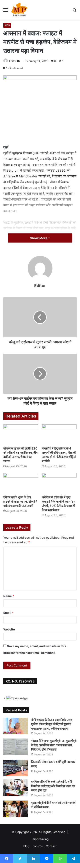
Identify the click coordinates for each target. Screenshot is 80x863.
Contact (51, 846)
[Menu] (5, 11)
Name (8, 596)
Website (9, 629)
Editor (12, 61)
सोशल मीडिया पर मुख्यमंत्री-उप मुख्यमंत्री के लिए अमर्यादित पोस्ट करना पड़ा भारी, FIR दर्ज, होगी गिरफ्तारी (53, 745)
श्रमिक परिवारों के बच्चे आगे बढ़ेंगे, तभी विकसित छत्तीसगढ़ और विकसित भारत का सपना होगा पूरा (53, 786)
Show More (39, 238)
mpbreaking (40, 839)
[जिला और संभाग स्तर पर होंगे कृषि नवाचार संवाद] (15, 768)
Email (8, 612)
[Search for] (74, 11)
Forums (37, 846)
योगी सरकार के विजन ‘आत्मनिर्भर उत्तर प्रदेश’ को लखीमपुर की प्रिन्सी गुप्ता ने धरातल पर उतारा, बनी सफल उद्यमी (51, 724)
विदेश (7, 25)
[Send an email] (18, 61)
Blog (26, 846)
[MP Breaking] (19, 9)
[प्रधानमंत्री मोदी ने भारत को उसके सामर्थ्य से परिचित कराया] (15, 809)
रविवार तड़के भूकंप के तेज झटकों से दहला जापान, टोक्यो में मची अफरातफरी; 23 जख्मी (20, 501)
